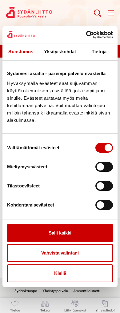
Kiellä (60, 273)
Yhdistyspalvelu (55, 290)
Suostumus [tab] (20, 51)
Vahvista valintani (60, 252)
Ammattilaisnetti (86, 290)
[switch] (104, 167)
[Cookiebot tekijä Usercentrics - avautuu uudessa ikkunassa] (86, 35)
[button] (97, 15)
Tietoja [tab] (99, 51)
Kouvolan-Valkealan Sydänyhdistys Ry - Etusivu (50, 12)
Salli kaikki (60, 232)
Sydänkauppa (25, 290)
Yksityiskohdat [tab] (60, 51)
